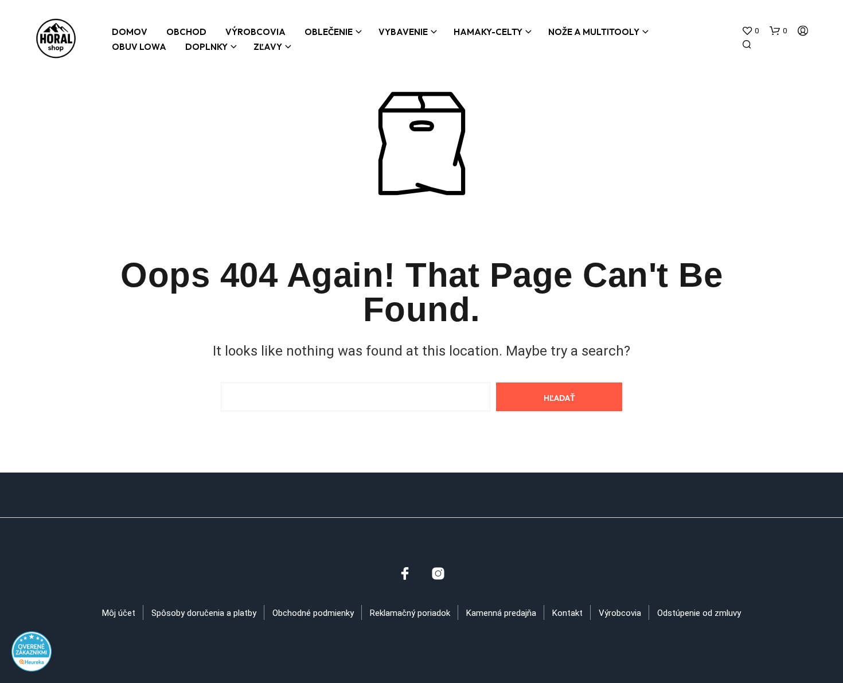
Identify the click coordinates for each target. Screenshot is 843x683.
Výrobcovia (255, 31)
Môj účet (118, 613)
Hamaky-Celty (488, 31)
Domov (129, 31)
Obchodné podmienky (313, 613)
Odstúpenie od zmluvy (699, 613)
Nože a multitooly (593, 31)
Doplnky (206, 46)
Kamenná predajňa (501, 613)
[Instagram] (438, 573)
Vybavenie (403, 31)
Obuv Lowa (139, 46)
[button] (750, 31)
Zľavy (267, 46)
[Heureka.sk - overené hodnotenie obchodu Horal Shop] (31, 650)
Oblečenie (329, 31)
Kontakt (567, 613)
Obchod (186, 31)
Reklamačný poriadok (410, 613)
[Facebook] (405, 573)
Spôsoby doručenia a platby (203, 613)
